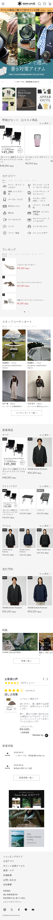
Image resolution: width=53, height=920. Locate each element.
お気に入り (44, 4)
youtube (33, 909)
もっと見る (44, 123)
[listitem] (27, 711)
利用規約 (6, 891)
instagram (4, 909)
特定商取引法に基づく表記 (14, 898)
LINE (26, 909)
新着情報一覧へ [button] (26, 777)
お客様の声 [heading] (11, 679)
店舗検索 (7, 875)
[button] (24, 311)
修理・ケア (8, 870)
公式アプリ (8, 861)
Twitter (11, 909)
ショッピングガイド (13, 856)
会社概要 (7, 884)
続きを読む (25, 729)
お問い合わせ (9, 880)
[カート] (50, 4)
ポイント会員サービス (14, 866)
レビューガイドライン (12, 902)
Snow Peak (26, 3)
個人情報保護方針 (10, 895)
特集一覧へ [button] (26, 661)
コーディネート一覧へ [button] (26, 413)
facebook (18, 909)
